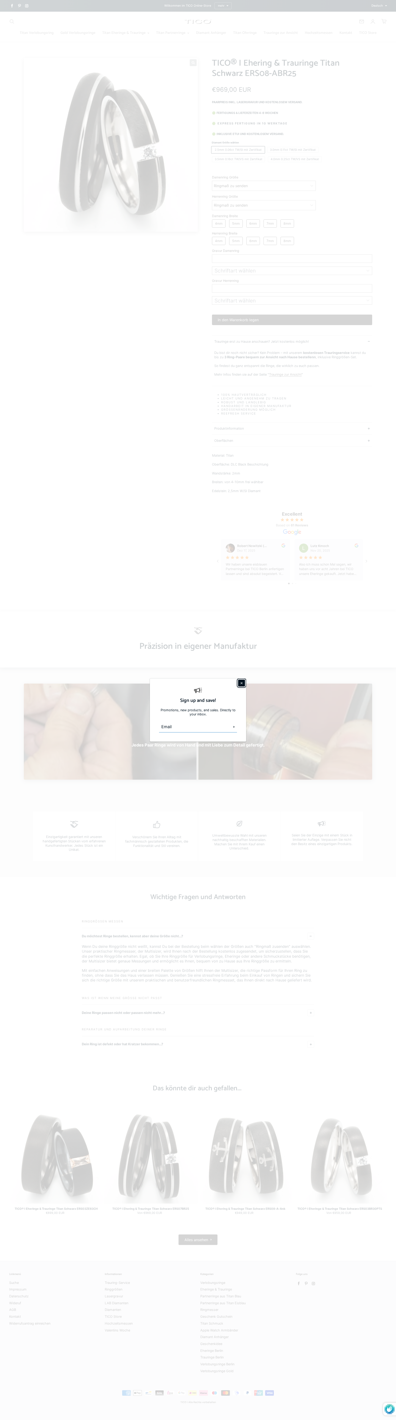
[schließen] (241, 682)
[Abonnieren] (234, 727)
